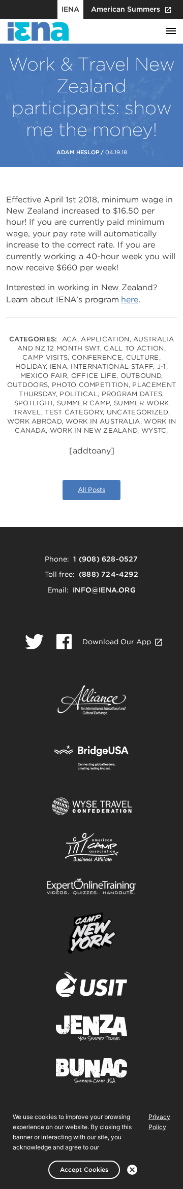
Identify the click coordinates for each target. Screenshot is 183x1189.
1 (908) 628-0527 (105, 559)
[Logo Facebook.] (64, 641)
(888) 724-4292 (108, 574)
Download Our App (116, 642)
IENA (70, 9)
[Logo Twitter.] (34, 641)
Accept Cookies (84, 1169)
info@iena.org (104, 590)
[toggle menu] (171, 31)
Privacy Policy (159, 1122)
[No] (132, 1170)
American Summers (125, 9)
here (129, 299)
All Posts (91, 490)
